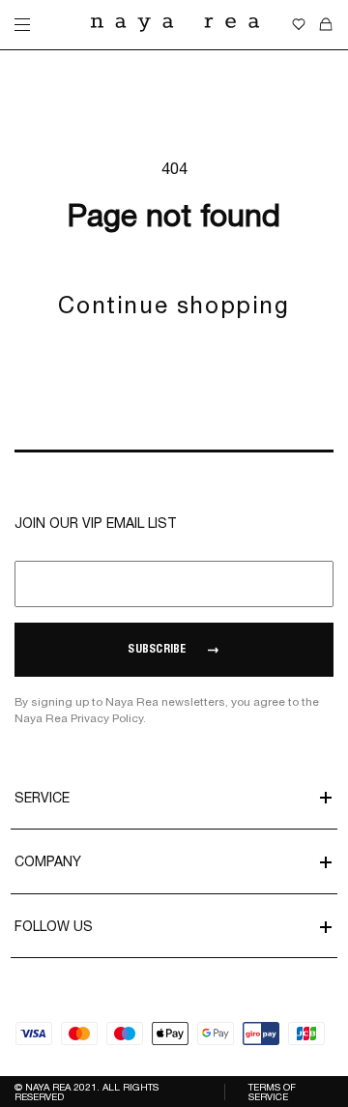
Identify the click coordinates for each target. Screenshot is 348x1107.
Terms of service (272, 1091)
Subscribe (157, 649)
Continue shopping (173, 304)
